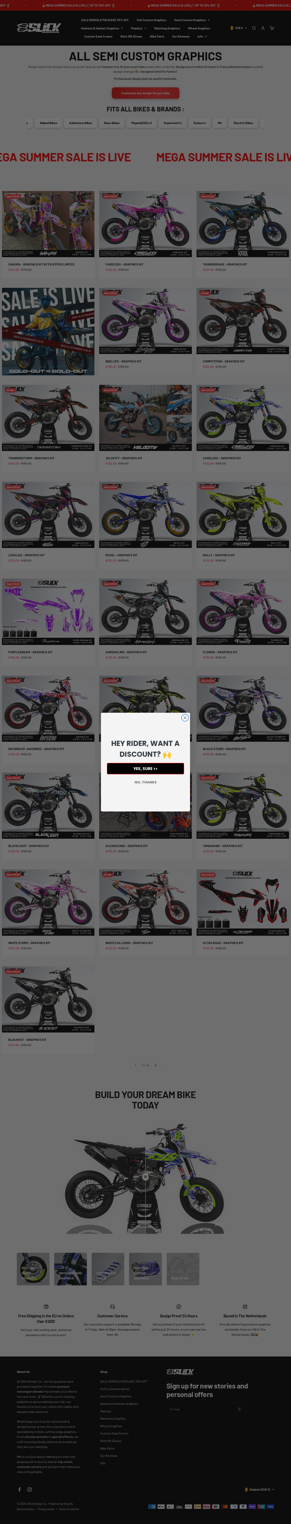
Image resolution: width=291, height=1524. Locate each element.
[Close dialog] (185, 717)
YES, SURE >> (145, 768)
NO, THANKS (146, 782)
